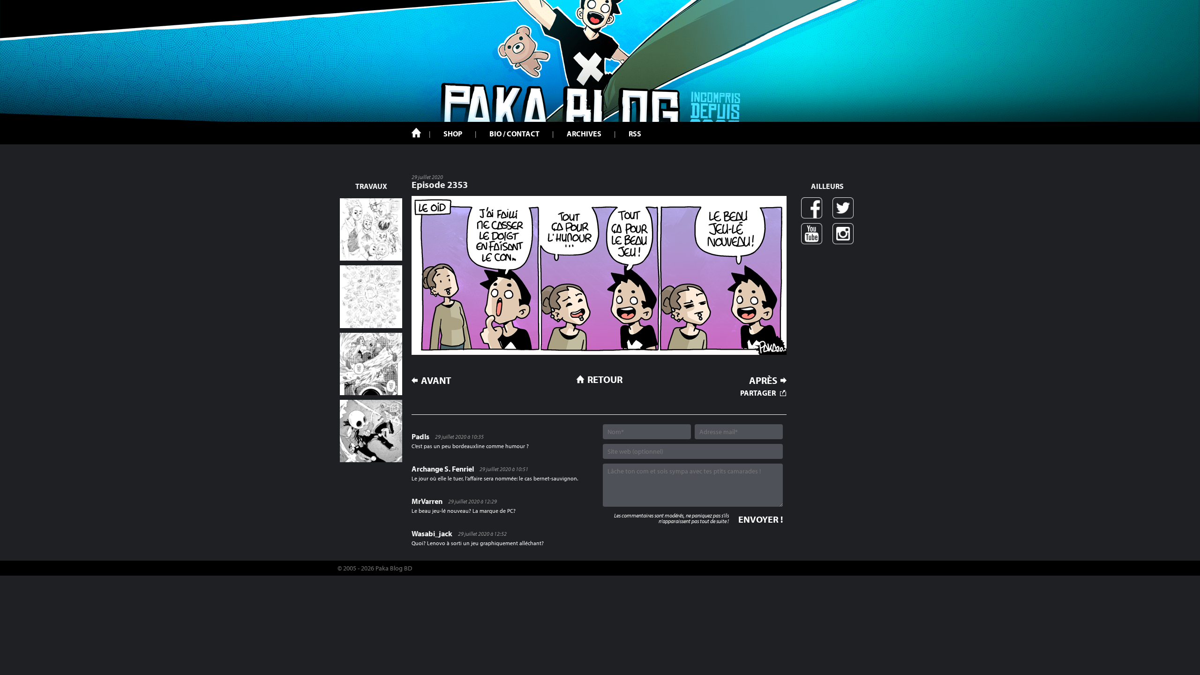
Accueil (416, 132)
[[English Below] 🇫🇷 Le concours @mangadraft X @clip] (371, 364)
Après (763, 380)
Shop (452, 133)
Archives (584, 133)
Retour (604, 379)
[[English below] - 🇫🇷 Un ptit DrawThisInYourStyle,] (371, 431)
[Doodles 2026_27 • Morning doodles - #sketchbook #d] (371, 229)
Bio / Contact (514, 133)
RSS (635, 133)
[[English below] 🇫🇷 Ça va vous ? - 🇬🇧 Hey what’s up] (371, 296)
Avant (436, 380)
